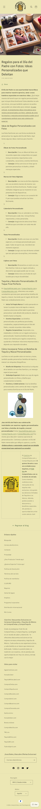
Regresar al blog (22, 525)
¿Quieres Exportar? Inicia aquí (14, 564)
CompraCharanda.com (12, 708)
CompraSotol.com (10, 699)
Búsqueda (7, 540)
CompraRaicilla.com (11, 727)
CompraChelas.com (11, 684)
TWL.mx (6, 732)
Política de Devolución (11, 569)
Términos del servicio (11, 574)
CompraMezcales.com (9, 291)
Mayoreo (7, 588)
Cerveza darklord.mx (11, 545)
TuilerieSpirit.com (10, 747)
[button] (4, 7)
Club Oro (27, 455)
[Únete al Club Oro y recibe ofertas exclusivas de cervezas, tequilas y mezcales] (11, 492)
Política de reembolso (11, 579)
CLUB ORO (7, 583)
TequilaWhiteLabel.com (12, 288)
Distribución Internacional (13, 607)
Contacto (7, 550)
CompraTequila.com (28, 288)
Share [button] (6, 84)
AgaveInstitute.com (10, 670)
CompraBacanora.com (11, 703)
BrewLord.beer (9, 723)
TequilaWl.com (9, 742)
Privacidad (7, 555)
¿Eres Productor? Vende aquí (14, 559)
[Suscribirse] (34, 760)
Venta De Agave (9, 593)
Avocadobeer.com (10, 718)
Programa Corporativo (11, 603)
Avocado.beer (8, 675)
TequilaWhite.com (10, 737)
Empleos (7, 598)
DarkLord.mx (8, 713)
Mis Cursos (7, 612)
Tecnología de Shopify (28, 805)
